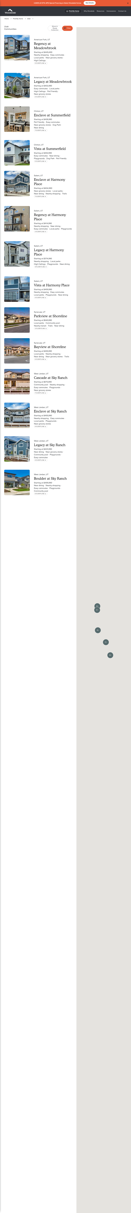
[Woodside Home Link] (10, 11)
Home (7, 19)
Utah (28, 19)
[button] (106, 642)
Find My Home (18, 19)
